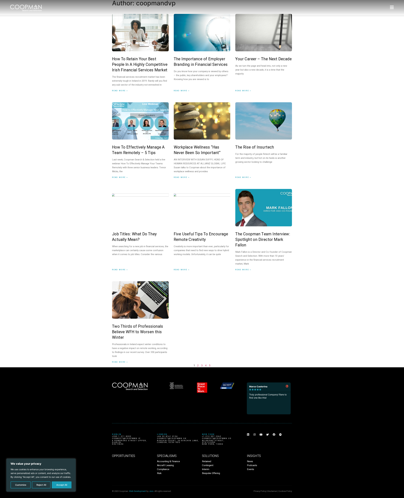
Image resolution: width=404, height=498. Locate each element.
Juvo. (151, 491)
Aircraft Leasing (165, 465)
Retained (206, 461)
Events (250, 469)
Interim (205, 469)
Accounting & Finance (168, 461)
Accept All (61, 484)
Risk (159, 473)
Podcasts (252, 465)
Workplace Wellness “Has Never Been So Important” (197, 150)
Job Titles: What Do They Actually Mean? (134, 237)
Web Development (137, 491)
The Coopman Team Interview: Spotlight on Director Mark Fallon (262, 239)
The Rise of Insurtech (254, 147)
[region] (41, 475)
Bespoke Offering (211, 473)
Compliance (163, 469)
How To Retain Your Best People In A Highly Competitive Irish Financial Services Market (139, 64)
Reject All (41, 484)
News (250, 461)
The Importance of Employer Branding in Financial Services (201, 62)
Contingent (207, 465)
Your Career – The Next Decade (263, 59)
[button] (257, 418)
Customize (20, 484)
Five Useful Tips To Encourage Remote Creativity (201, 237)
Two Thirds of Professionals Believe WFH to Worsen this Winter (137, 332)
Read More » (120, 90)
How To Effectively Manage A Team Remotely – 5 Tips (138, 150)
